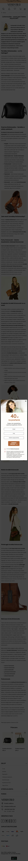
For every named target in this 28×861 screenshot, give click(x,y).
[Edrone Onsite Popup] (14, 430)
